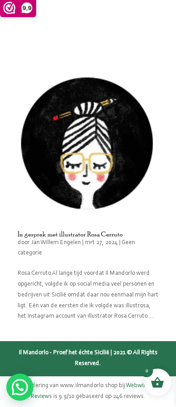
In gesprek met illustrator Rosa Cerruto (70, 234)
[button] (19, 387)
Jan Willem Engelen (56, 243)
